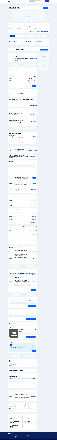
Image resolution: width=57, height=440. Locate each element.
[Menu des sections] (9, 36)
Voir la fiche (34, 136)
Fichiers (16, 435)
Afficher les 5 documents (33, 222)
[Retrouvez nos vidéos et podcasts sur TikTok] (45, 437)
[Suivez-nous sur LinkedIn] (40, 437)
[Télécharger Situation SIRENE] (35, 80)
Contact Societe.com (29, 434)
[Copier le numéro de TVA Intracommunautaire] (14, 29)
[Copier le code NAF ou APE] (29, 26)
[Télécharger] (35, 251)
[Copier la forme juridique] (28, 29)
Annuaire (16, 436)
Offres (24, 1)
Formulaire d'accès (11, 157)
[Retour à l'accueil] (10, 433)
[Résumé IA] (31, 251)
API (15, 437)
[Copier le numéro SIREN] (13, 24)
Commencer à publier (34, 274)
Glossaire (28, 435)
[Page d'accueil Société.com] (9, 1)
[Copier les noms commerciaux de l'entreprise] (35, 76)
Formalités (20, 1)
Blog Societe (41, 434)
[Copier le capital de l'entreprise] (35, 74)
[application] (23, 167)
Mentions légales (32, 31)
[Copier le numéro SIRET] (14, 26)
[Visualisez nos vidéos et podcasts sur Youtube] (44, 437)
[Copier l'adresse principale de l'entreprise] (47, 24)
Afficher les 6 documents (33, 261)
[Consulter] (33, 251)
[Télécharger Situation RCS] (35, 78)
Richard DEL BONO (13, 381)
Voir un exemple (18, 60)
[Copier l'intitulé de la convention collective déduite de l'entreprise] (35, 72)
